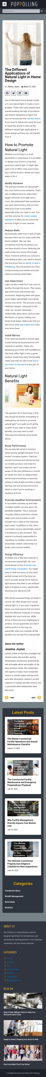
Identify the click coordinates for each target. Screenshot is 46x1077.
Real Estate (10, 902)
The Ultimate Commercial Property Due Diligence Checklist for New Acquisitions (22, 864)
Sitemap (37, 1073)
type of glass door (27, 324)
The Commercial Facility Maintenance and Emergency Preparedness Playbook (21, 782)
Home (9, 966)
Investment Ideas (12, 891)
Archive (9, 958)
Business (9, 907)
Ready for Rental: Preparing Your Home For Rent (21, 1039)
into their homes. (34, 118)
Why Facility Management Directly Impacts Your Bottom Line (21, 823)
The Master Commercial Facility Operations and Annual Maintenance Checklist (22, 741)
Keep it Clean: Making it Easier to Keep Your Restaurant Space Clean (19, 1013)
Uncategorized (12, 977)
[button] (4, 4)
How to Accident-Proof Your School (17, 1064)
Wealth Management (14, 896)
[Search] (42, 11)
